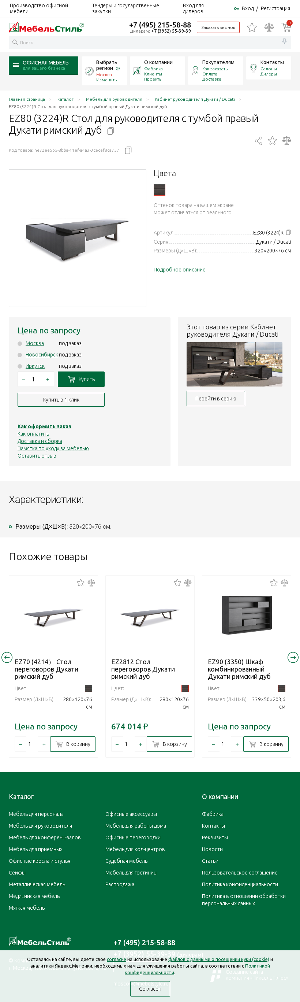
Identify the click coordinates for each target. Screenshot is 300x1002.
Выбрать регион (106, 65)
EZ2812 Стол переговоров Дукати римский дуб (143, 669)
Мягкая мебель (27, 908)
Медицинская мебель (34, 896)
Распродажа (119, 884)
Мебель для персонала (36, 814)
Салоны (268, 68)
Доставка (211, 79)
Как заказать (215, 68)
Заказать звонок (218, 27)
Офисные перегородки (133, 837)
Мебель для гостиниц (130, 873)
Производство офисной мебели (39, 8)
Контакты (272, 62)
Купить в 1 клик (61, 400)
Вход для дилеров (193, 8)
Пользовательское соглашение (240, 873)
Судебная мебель (126, 861)
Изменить (106, 79)
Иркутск (35, 366)
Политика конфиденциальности (240, 884)
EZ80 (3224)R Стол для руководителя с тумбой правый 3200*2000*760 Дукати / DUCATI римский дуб (159, 190)
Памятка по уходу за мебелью (53, 448)
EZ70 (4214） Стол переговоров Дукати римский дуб (46, 669)
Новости (212, 849)
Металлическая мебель (37, 884)
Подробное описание (180, 270)
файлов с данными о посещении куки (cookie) (218, 959)
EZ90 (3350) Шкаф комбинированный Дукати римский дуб (239, 669)
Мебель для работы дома (135, 826)
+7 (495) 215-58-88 (160, 25)
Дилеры (268, 73)
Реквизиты (215, 837)
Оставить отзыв (37, 456)
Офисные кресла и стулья (39, 861)
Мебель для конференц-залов (45, 837)
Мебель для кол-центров (135, 849)
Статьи (210, 861)
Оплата (209, 73)
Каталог (21, 796)
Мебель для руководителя (40, 826)
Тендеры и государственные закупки (125, 8)
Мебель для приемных (36, 849)
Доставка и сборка (40, 441)
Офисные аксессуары (131, 814)
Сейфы (17, 873)
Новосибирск (42, 355)
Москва (35, 343)
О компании (158, 62)
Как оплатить (33, 434)
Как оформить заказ (44, 426)
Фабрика (153, 68)
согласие (116, 959)
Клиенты (153, 73)
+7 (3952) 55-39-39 (171, 31)
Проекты (153, 79)
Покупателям (218, 62)
